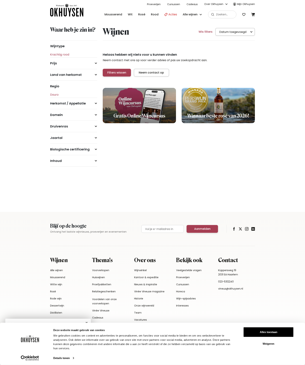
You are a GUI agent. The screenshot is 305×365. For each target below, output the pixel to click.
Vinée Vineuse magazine (149, 291)
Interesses (182, 305)
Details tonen (61, 358)
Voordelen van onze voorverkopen (104, 301)
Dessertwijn (57, 305)
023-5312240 (226, 281)
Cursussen (173, 4)
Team (138, 312)
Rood (155, 14)
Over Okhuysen (213, 4)
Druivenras (59, 126)
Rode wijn (56, 298)
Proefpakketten (101, 284)
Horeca (180, 291)
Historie (138, 298)
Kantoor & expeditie (146, 277)
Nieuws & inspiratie (145, 284)
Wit (130, 14)
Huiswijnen (98, 277)
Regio (54, 86)
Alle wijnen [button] (190, 14)
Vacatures (140, 320)
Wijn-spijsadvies (186, 298)
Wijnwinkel (140, 270)
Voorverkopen (100, 270)
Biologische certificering (70, 149)
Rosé (141, 14)
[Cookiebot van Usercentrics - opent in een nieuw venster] (29, 358)
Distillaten (56, 312)
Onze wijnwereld (144, 305)
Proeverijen (154, 4)
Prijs (53, 63)
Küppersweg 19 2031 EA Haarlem (228, 272)
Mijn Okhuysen (246, 4)
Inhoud (56, 161)
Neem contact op (151, 73)
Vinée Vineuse (100, 310)
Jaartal (56, 138)
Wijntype (57, 46)
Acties (172, 14)
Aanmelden (202, 229)
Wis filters (206, 32)
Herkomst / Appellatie (68, 103)
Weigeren (268, 343)
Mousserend (113, 14)
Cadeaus (192, 4)
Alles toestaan (268, 332)
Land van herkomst (66, 74)
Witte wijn (56, 284)
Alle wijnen (56, 270)
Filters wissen (116, 73)
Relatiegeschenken (104, 291)
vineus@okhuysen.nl (230, 288)
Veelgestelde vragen (189, 270)
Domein (56, 115)
